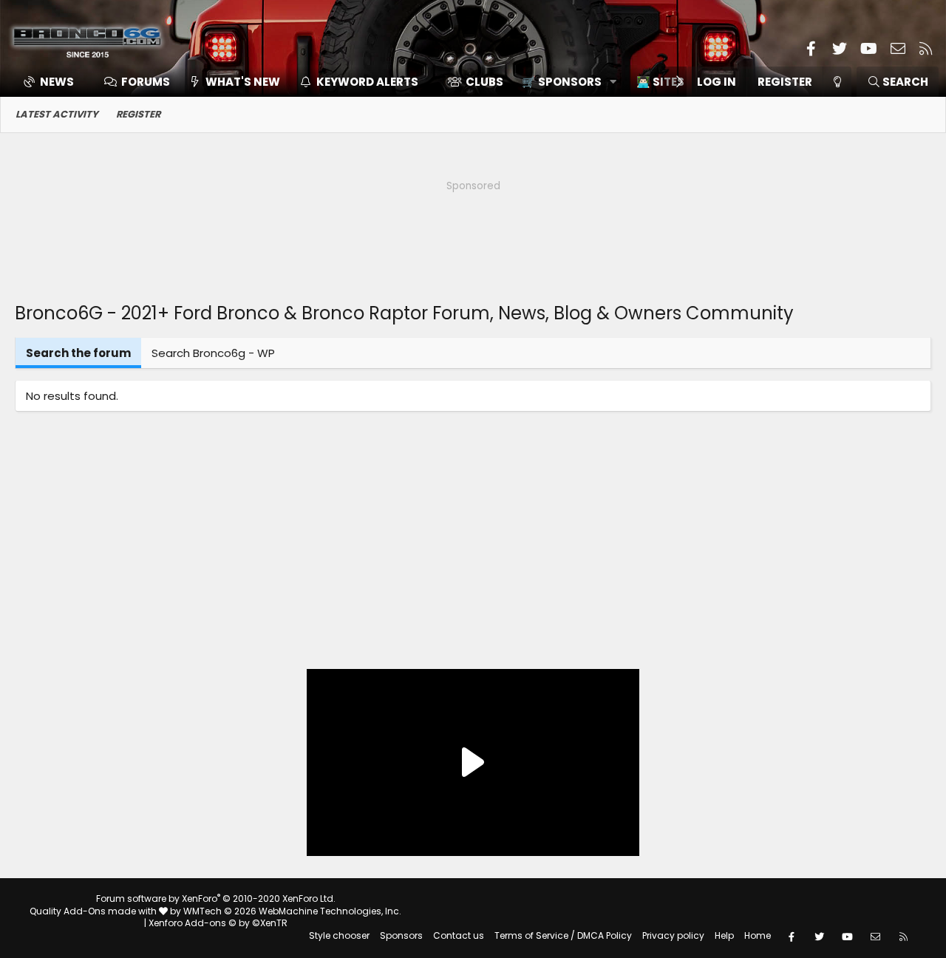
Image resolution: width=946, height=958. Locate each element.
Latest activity (57, 114)
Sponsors (401, 935)
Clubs (484, 81)
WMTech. (292, 911)
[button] (564, 82)
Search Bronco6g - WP (213, 353)
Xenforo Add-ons (218, 923)
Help (724, 935)
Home (757, 935)
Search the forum (78, 353)
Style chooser (339, 935)
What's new (242, 81)
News (57, 81)
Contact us (458, 935)
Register (138, 114)
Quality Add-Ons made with (94, 911)
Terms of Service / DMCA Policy (563, 935)
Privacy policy (673, 935)
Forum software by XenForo (216, 898)
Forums (145, 81)
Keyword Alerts (367, 81)
